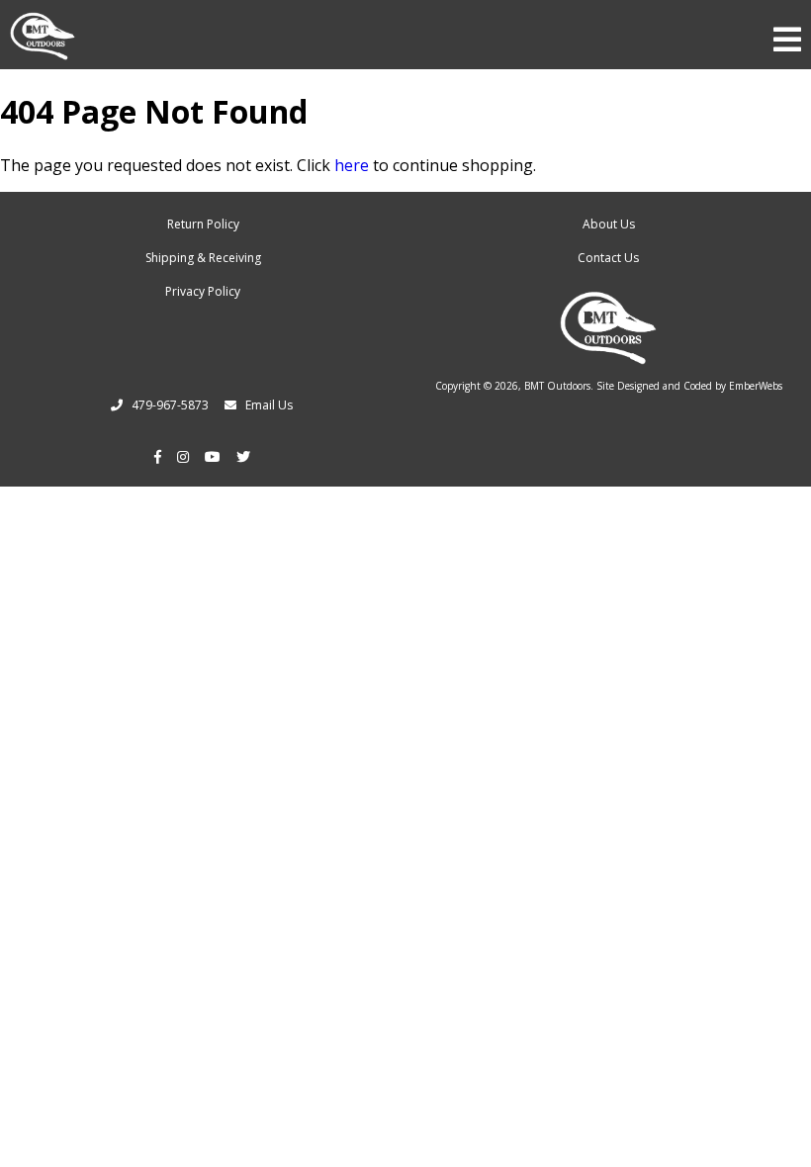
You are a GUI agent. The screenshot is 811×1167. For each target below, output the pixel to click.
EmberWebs (755, 386)
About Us (609, 224)
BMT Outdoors (557, 386)
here (351, 165)
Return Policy (203, 224)
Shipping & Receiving (203, 257)
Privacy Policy (202, 291)
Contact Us (608, 257)
